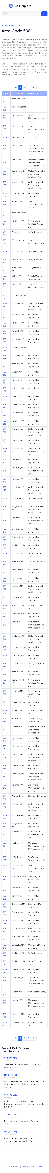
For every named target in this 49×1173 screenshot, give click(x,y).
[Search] (44, 13)
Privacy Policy (28, 1167)
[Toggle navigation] (36, 6)
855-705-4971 (10, 1132)
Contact (40, 1167)
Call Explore (22, 6)
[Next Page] (34, 87)
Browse (12, 26)
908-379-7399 (10, 1058)
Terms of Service (12, 1167)
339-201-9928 (10, 1075)
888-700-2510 (10, 1095)
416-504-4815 (10, 1115)
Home (4, 26)
